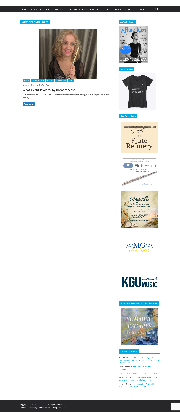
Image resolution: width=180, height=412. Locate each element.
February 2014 (61, 81)
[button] (62, 9)
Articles (26, 81)
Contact (142, 9)
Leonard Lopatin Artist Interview (144, 373)
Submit (128, 9)
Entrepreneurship (38, 81)
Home (24, 9)
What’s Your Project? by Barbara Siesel (49, 90)
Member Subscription (41, 9)
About (118, 9)
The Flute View (44, 85)
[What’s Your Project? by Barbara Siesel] (68, 54)
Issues (58, 9)
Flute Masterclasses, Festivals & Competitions (89, 9)
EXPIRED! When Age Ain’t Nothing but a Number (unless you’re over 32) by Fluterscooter (139, 360)
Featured (50, 81)
